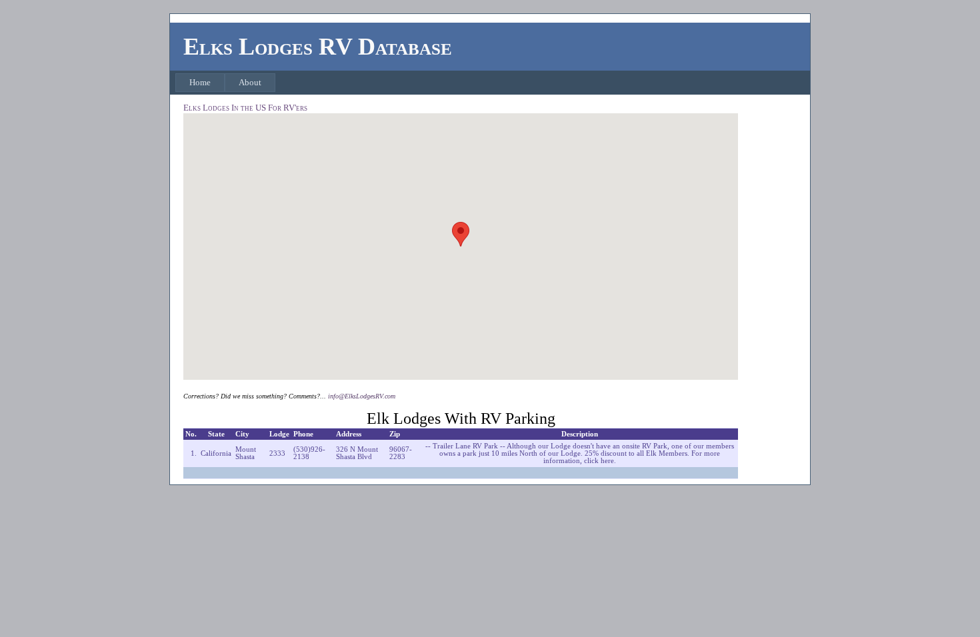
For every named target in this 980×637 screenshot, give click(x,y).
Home (200, 82)
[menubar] (225, 82)
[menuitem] (200, 82)
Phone (303, 434)
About (250, 82)
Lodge (279, 434)
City (242, 434)
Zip (394, 434)
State (216, 434)
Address (348, 434)
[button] (460, 234)
